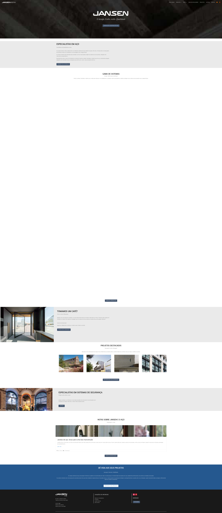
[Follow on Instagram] (134, 494)
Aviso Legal (58, 503)
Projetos (96, 499)
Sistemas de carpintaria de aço (111, 25)
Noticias (208, 2)
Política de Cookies (60, 504)
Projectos (202, 2)
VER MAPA (136, 501)
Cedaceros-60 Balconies (148, 373)
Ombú (60, 373)
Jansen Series (98, 501)
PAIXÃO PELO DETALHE (63, 64)
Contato (213, 2)
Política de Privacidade (61, 506)
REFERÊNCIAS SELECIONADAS (111, 379)
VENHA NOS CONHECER (64, 329)
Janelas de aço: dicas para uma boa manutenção (111, 438)
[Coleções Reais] (126, 363)
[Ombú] (71, 363)
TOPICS (184, 2)
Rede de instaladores (99, 498)
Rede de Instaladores (193, 2)
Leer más (59, 446)
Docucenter (97, 502)
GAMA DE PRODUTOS (111, 300)
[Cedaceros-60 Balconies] (154, 363)
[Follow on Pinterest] (136, 494)
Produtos (178, 2)
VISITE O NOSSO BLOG (111, 455)
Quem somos (171, 2)
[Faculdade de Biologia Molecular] (99, 363)
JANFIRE (62, 405)
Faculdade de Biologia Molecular (95, 373)
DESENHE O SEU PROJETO (111, 485)
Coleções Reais (118, 373)
